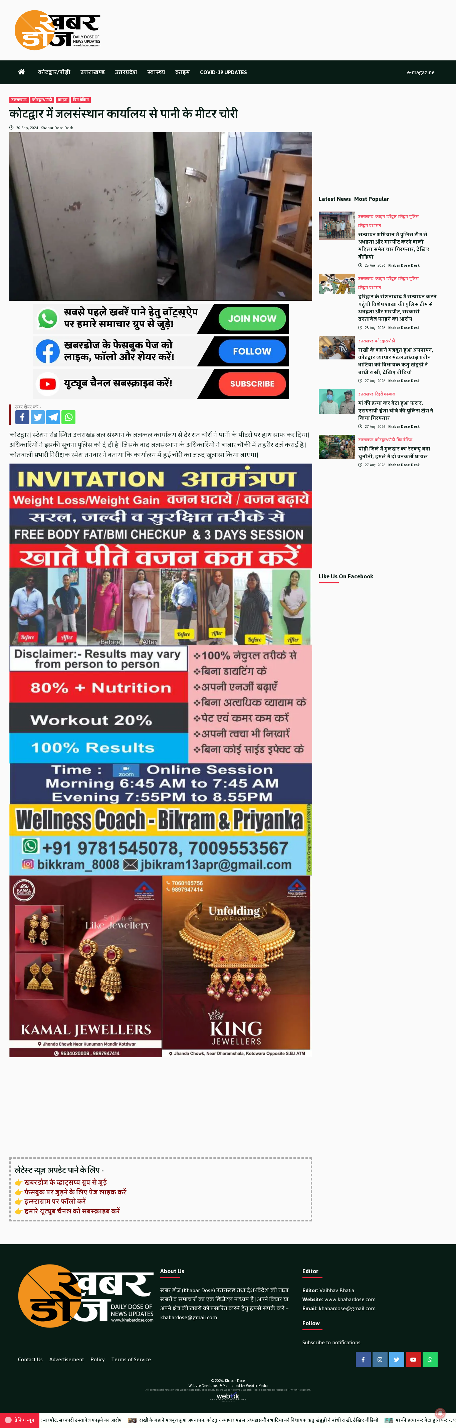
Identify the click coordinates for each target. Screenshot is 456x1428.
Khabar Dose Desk (57, 127)
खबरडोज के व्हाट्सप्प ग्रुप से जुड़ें (65, 1182)
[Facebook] (22, 417)
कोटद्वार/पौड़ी (54, 72)
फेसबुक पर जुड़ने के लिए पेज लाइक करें (75, 1192)
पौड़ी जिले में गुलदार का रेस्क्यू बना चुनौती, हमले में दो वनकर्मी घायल (394, 453)
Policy (97, 1359)
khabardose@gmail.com (188, 1317)
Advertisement (66, 1359)
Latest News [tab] (335, 199)
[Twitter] (38, 417)
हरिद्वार (392, 217)
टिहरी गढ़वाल (385, 394)
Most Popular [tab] (371, 199)
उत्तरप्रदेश (126, 72)
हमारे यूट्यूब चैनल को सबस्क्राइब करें (72, 1211)
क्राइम (182, 72)
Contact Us (30, 1359)
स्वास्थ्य (156, 72)
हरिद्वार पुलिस (408, 217)
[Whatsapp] (68, 417)
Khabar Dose (235, 1380)
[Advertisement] (160, 1108)
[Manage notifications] (440, 1413)
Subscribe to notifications (331, 1342)
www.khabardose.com (350, 1299)
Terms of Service (131, 1359)
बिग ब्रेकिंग (81, 100)
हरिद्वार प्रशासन (369, 226)
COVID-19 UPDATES (223, 72)
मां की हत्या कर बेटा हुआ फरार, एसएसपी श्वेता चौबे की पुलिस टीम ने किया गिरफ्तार (395, 411)
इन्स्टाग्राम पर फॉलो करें (55, 1201)
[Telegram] (53, 417)
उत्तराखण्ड (92, 72)
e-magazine (421, 72)
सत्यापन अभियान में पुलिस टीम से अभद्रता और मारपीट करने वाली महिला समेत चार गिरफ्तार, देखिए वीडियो (393, 246)
